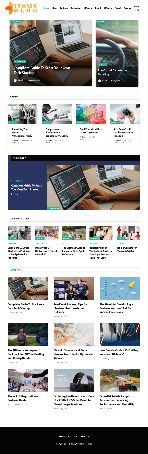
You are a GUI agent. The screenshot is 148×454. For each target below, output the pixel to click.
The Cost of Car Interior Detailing (112, 72)
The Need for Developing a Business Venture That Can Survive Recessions (116, 308)
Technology (76, 8)
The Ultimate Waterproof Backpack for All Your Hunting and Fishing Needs (26, 354)
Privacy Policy (81, 436)
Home (46, 8)
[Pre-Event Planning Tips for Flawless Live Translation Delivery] (74, 288)
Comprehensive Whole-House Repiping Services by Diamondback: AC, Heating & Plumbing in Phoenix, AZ (57, 132)
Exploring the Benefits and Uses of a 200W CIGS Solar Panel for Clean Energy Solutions (74, 400)
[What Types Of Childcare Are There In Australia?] (47, 233)
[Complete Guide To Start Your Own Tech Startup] (51, 53)
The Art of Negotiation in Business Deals (23, 398)
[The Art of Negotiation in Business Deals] (28, 380)
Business (64, 8)
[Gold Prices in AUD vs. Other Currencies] (91, 114)
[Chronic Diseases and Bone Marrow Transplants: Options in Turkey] (74, 334)
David (20, 80)
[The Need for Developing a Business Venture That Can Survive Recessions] (120, 288)
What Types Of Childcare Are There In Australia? (46, 251)
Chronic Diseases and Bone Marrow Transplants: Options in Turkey (73, 354)
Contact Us (65, 436)
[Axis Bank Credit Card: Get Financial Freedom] (125, 114)
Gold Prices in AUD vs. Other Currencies (91, 131)
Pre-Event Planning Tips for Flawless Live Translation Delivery (70, 308)
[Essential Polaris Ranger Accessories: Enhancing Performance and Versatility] (120, 380)
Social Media (136, 8)
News (54, 8)
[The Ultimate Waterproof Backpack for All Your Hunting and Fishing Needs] (28, 334)
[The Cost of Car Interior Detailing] (117, 53)
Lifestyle (88, 8)
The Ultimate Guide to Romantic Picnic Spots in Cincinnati (73, 251)
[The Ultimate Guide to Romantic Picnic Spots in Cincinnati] (74, 233)
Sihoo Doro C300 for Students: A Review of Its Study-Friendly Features (19, 252)
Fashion (127, 8)
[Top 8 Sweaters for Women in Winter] (128, 233)
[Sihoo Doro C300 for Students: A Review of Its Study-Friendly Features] (19, 233)
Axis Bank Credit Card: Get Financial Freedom (124, 132)
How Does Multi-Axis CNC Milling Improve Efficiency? (119, 352)
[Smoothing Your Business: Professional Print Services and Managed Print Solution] (23, 114)
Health (98, 8)
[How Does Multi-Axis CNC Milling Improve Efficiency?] (120, 334)
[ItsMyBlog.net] (21, 8)
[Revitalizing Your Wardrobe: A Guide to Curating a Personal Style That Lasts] (101, 233)
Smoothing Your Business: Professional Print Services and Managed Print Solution (21, 132)
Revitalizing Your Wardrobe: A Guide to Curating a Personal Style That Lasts (100, 252)
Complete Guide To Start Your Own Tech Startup (42, 70)
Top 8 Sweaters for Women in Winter (127, 249)
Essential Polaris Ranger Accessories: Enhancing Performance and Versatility (117, 400)
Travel (118, 8)
